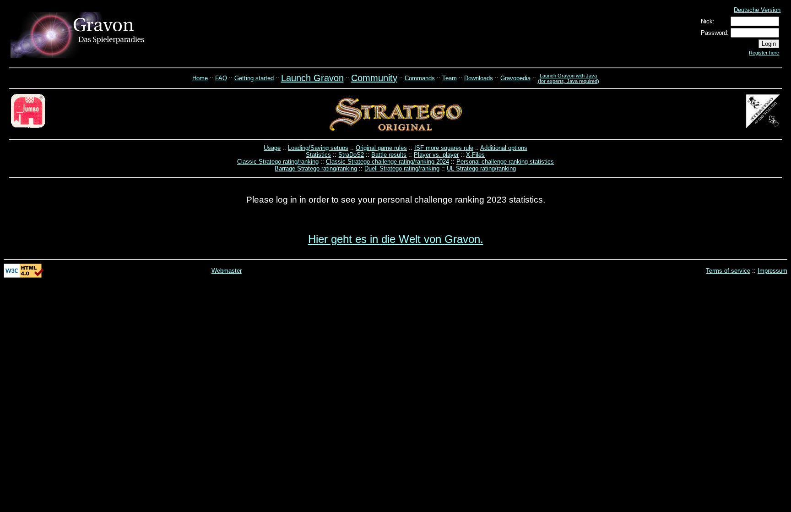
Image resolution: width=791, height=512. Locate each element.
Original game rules (381, 147)
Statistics (318, 154)
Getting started (254, 78)
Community (374, 78)
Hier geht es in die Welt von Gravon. (395, 239)
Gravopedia (515, 78)
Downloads (478, 78)
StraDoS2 (351, 154)
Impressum (772, 270)
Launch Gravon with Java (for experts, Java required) (568, 78)
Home (200, 78)
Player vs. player (436, 154)
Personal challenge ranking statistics (505, 161)
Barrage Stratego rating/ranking (316, 168)
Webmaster (226, 270)
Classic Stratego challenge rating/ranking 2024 (387, 161)
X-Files (475, 154)
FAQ (221, 78)
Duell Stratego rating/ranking (401, 168)
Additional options (503, 147)
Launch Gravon (312, 78)
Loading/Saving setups (318, 147)
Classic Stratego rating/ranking (278, 161)
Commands (420, 78)
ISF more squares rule (443, 147)
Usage (272, 147)
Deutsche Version (757, 9)
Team (449, 78)
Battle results (388, 154)
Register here (764, 52)
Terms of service (728, 270)
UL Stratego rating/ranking (481, 168)
